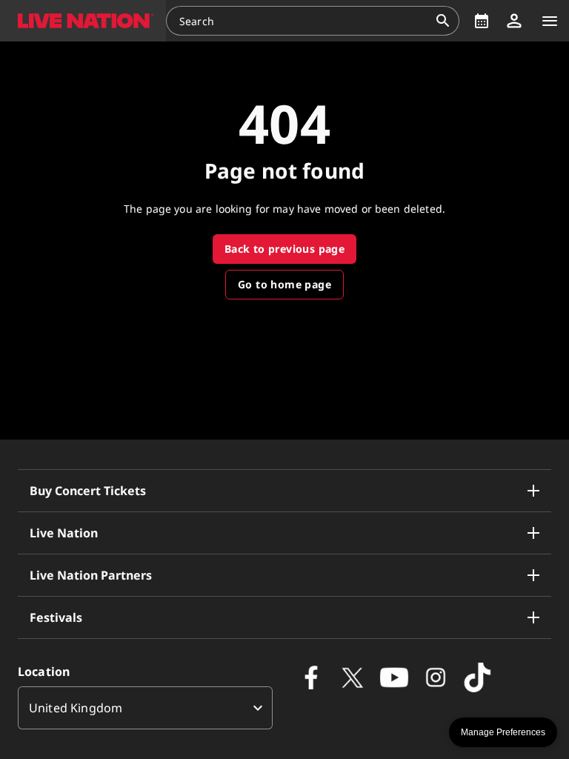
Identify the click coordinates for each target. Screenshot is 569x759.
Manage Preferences (503, 732)
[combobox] (303, 20)
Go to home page (284, 284)
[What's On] (481, 21)
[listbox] (145, 708)
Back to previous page (284, 249)
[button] (83, 21)
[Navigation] (549, 21)
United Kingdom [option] (75, 708)
